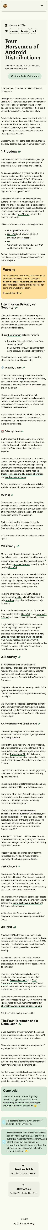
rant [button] (34, 31)
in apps (13, 474)
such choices (28, 889)
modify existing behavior (30, 474)
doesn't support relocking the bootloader (24, 281)
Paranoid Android (18, 980)
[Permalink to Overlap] (12, 495)
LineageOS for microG (18, 230)
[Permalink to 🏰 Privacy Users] (22, 431)
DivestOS (12, 237)
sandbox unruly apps (15, 477)
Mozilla (18, 597)
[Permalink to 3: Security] (19, 657)
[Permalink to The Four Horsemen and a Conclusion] (19, 1024)
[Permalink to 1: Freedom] (19, 151)
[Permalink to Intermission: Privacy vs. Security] (16, 307)
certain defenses (32, 384)
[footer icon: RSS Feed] (14, 1223)
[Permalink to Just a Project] (19, 866)
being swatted (13, 737)
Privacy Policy (27, 1223)
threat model (34, 414)
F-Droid (35, 580)
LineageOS (6, 98)
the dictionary (14, 335)
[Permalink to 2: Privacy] (18, 546)
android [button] (14, 31)
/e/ (8, 241)
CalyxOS (11, 234)
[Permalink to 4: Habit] (14, 927)
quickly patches (23, 378)
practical (10, 600)
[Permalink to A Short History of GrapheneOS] (39, 724)
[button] (4, 7)
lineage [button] (25, 31)
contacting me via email (15, 1102)
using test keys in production (27, 903)
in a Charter (23, 214)
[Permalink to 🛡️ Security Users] (23, 368)
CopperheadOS (17, 754)
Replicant (25, 237)
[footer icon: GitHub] (18, 1223)
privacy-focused (22, 564)
